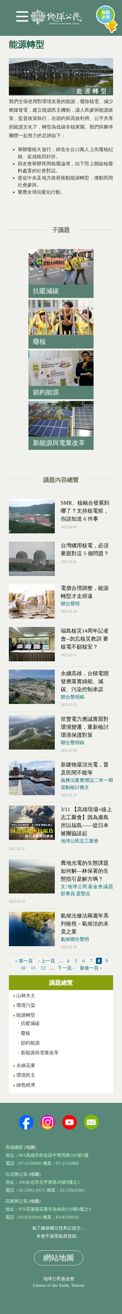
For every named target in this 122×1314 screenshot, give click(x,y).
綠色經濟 (25, 1084)
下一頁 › (65, 967)
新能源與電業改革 (40, 1052)
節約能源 (30, 1042)
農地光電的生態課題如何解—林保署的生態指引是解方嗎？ (85, 871)
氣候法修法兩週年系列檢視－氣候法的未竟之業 (85, 924)
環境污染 (25, 1005)
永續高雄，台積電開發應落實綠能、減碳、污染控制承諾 (85, 681)
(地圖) (30, 1147)
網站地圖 (58, 1258)
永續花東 (25, 1065)
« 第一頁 (24, 960)
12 (43, 967)
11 (33, 967)
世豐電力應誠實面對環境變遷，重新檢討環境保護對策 (85, 727)
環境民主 (25, 1075)
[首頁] (56, 14)
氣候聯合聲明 (75, 939)
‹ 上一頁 (46, 960)
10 (23, 967)
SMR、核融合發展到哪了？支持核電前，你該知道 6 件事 (85, 511)
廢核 (25, 1033)
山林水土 (25, 995)
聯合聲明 (70, 603)
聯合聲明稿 (72, 696)
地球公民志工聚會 (80, 840)
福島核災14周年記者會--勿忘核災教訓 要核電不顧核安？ (85, 639)
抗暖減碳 (30, 1023)
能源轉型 (25, 1015)
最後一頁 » (91, 967)
